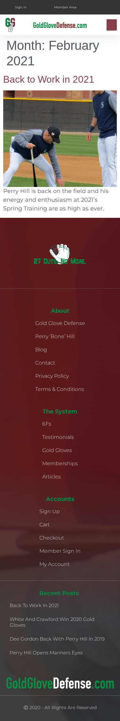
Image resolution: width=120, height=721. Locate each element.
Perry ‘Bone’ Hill (55, 336)
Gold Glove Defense (60, 323)
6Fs (46, 424)
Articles (51, 477)
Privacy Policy (52, 376)
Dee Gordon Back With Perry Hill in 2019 (57, 639)
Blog (41, 350)
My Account (54, 564)
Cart (44, 525)
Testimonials (58, 437)
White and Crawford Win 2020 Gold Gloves (52, 622)
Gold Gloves (57, 450)
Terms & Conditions (59, 389)
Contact (45, 363)
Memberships (60, 463)
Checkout (51, 538)
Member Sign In (60, 551)
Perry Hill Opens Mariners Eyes (46, 653)
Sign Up (49, 511)
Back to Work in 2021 (48, 79)
